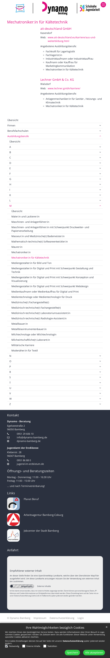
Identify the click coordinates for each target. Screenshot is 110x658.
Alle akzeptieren (94, 652)
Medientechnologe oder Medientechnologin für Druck (41, 297)
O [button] (10, 361)
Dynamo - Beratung (19, 421)
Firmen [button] (11, 125)
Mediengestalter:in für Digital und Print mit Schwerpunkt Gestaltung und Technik (52, 270)
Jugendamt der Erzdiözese (22, 447)
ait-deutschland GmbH (55, 28)
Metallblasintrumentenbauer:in (29, 329)
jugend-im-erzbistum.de (30, 463)
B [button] (10, 152)
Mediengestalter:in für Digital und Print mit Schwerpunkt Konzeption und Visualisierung (52, 279)
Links (11, 493)
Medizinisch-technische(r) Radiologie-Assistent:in (39, 318)
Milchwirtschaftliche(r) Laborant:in (30, 339)
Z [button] (10, 404)
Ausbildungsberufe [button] (18, 136)
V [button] (10, 393)
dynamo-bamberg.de (29, 441)
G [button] (10, 179)
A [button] (10, 146)
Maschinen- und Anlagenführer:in (30, 221)
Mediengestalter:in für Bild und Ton (31, 263)
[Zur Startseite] (55, 8)
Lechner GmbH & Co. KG (57, 79)
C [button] (10, 157)
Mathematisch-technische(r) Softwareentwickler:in (39, 241)
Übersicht (12, 120)
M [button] (10, 205)
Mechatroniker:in (21, 252)
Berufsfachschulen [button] (17, 130)
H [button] (10, 184)
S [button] (10, 377)
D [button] (10, 163)
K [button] (10, 195)
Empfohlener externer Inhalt (26, 570)
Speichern (72, 652)
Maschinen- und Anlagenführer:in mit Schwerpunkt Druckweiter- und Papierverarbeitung (50, 229)
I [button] (9, 189)
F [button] (10, 173)
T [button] (10, 382)
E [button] (10, 168)
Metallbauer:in (19, 323)
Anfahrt (13, 550)
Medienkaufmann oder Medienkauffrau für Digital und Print (45, 291)
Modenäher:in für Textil (24, 350)
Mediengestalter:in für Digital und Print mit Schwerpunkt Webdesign (49, 286)
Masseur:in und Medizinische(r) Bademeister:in (38, 236)
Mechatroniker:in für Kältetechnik (37, 22)
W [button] (10, 398)
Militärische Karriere (22, 345)
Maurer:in (16, 246)
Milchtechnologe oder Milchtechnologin (33, 334)
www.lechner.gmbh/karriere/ (64, 88)
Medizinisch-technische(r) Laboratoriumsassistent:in (40, 313)
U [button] (10, 388)
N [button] (10, 355)
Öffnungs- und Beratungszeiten (30, 471)
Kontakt (13, 415)
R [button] (10, 372)
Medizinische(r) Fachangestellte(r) (30, 302)
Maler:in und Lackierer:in (25, 216)
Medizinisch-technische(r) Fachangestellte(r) (36, 307)
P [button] (10, 366)
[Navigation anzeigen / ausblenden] (103, 4)
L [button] (10, 200)
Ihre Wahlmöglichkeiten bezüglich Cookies (55, 627)
